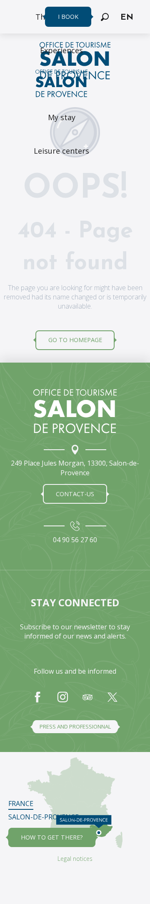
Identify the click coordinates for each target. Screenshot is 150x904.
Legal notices (75, 859)
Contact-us (75, 494)
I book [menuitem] (68, 17)
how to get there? (52, 837)
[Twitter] (112, 701)
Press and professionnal (75, 726)
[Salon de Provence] (75, 411)
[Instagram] (62, 701)
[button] (105, 17)
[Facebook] (37, 701)
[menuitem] (61, 50)
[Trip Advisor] (87, 701)
